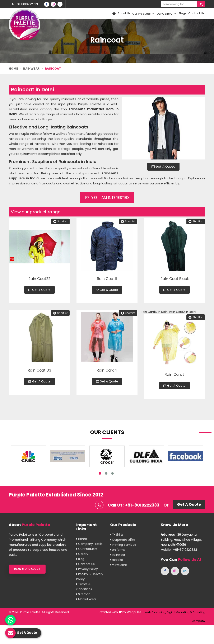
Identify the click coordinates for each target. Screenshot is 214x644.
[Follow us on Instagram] (53, 4)
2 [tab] (106, 473)
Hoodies (117, 560)
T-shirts (117, 535)
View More (119, 565)
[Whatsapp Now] (10, 620)
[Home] (113, 13)
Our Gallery (165, 14)
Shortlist (62, 221)
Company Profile (90, 544)
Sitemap (83, 594)
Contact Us (196, 13)
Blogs (182, 13)
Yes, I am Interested (109, 197)
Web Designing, (155, 612)
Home (13, 68)
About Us (124, 13)
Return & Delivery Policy (89, 576)
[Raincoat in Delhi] (163, 128)
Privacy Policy (87, 569)
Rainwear (31, 68)
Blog (80, 559)
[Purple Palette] (24, 24)
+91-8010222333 (26, 4)
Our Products (141, 14)
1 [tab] (100, 473)
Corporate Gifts (123, 540)
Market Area (86, 599)
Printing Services (123, 545)
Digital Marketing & (179, 612)
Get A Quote (165, 166)
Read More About (27, 569)
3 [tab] (112, 473)
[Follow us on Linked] (59, 4)
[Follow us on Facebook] (46, 4)
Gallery (82, 554)
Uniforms (118, 550)
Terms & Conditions (84, 586)
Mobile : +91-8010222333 (179, 549)
